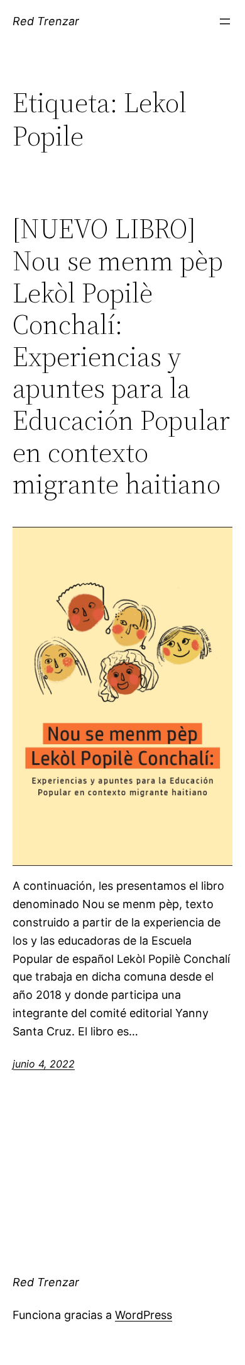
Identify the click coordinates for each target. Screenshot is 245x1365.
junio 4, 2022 (44, 1063)
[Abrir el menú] (224, 21)
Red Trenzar (46, 21)
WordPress (143, 1315)
